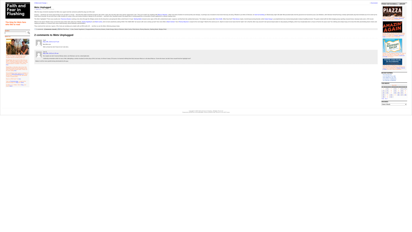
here (7, 64)
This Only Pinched (387, 74)
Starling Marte (138, 19)
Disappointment (90, 29)
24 (391, 94)
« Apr (382, 98)
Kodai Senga (268, 19)
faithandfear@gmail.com (18, 74)
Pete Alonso (236, 19)
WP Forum (227, 112)
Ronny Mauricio (184, 22)
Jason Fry (38, 9)
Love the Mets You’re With (389, 76)
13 (401, 90)
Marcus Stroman (162, 14)
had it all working (259, 14)
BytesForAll (212, 112)
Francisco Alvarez (66, 19)
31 (391, 97)
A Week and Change (40, 3)
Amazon (396, 18)
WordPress (192, 112)
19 (398, 92)
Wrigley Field (162, 29)
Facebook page (14, 81)
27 (401, 94)
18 (395, 92)
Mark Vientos (171, 22)
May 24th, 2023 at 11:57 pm (51, 42)
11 (395, 90)
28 (405, 94)
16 (387, 92)
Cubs (72, 29)
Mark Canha (98, 22)
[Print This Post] (59, 29)
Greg (17, 82)
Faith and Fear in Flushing (205, 111)
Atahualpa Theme (202, 112)
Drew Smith (219, 19)
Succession (374, 3)
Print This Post (64, 29)
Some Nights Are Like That (389, 77)
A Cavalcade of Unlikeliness (389, 78)
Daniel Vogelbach (87, 22)
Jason (22, 82)
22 (383, 94)
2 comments (39, 29)
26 (398, 94)
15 (383, 92)
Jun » (386, 98)
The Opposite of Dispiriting (389, 80)
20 (401, 92)
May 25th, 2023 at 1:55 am (50, 53)
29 (383, 97)
